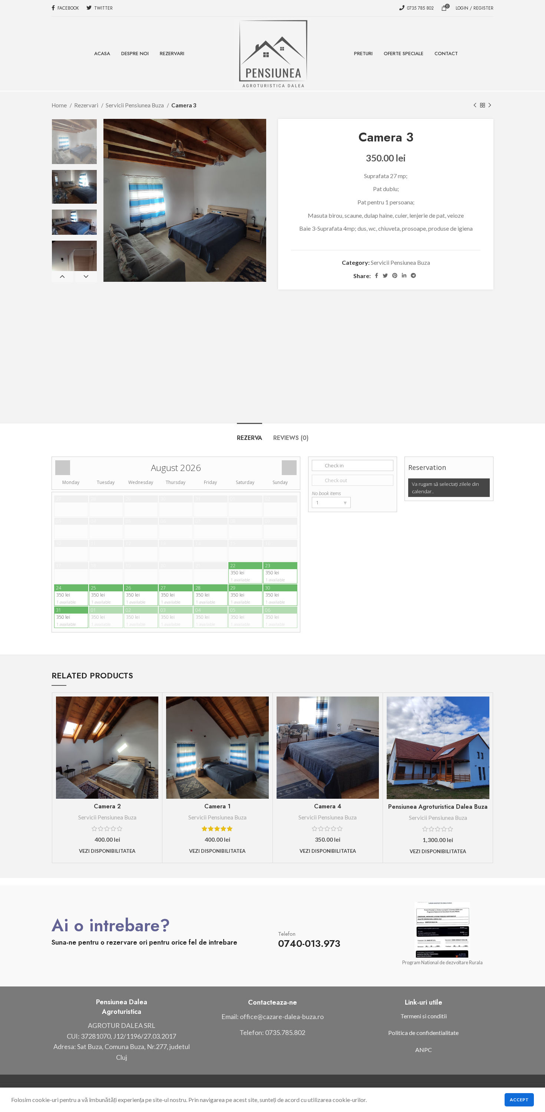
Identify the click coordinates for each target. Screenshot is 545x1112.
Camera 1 (217, 806)
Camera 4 (327, 806)
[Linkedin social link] (404, 275)
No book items (326, 493)
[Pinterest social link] (395, 275)
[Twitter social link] (385, 275)
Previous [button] (62, 276)
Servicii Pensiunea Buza (135, 105)
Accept (519, 1099)
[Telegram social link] (413, 275)
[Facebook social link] (376, 275)
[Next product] (489, 105)
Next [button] (86, 276)
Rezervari (86, 105)
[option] (74, 141)
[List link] (272, 1016)
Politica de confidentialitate (423, 1032)
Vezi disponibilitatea (107, 851)
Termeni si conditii (423, 1015)
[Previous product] (475, 105)
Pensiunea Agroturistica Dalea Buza (438, 806)
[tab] (249, 434)
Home (60, 105)
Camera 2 (107, 806)
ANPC (423, 1049)
